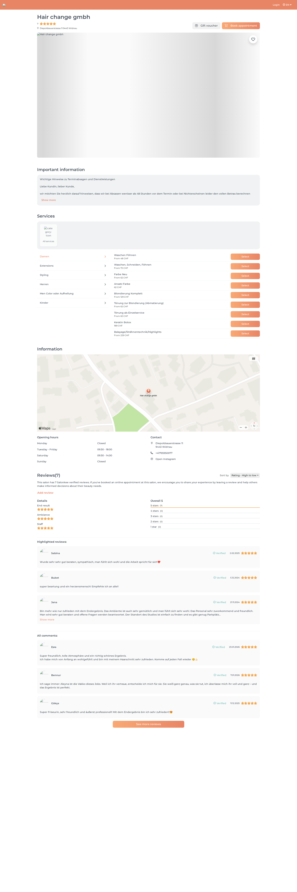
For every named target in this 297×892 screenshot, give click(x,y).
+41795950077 (164, 453)
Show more (48, 200)
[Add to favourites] (253, 39)
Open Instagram (166, 459)
